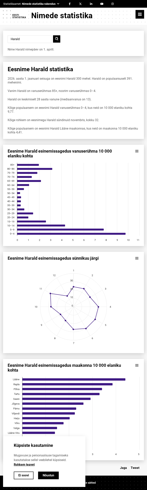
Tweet (135, 468)
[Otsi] (56, 39)
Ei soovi (23, 475)
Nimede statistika (61, 15)
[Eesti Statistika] (14, 16)
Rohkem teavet (24, 464)
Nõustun (48, 475)
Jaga (123, 468)
